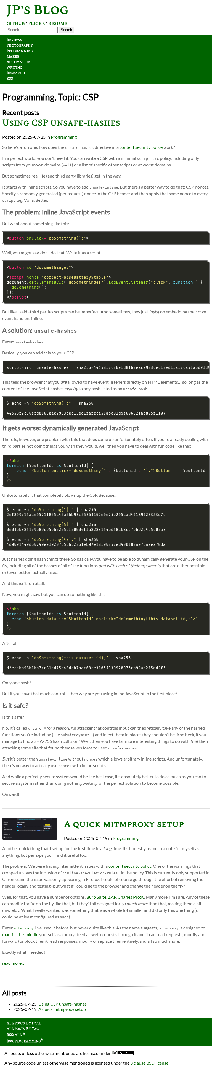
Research (16, 73)
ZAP (112, 896)
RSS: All (15, 1035)
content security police (141, 147)
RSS (10, 78)
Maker (13, 56)
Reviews (14, 40)
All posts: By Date (24, 1023)
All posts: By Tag (23, 1028)
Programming (20, 51)
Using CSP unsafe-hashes (61, 123)
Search (66, 30)
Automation (19, 62)
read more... (13, 963)
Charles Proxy (131, 896)
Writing (14, 67)
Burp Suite (96, 896)
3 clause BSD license (149, 1062)
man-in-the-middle (20, 934)
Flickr (36, 23)
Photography (20, 45)
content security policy (129, 866)
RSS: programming (24, 1041)
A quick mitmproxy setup (124, 824)
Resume (57, 23)
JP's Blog (38, 10)
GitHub (16, 23)
